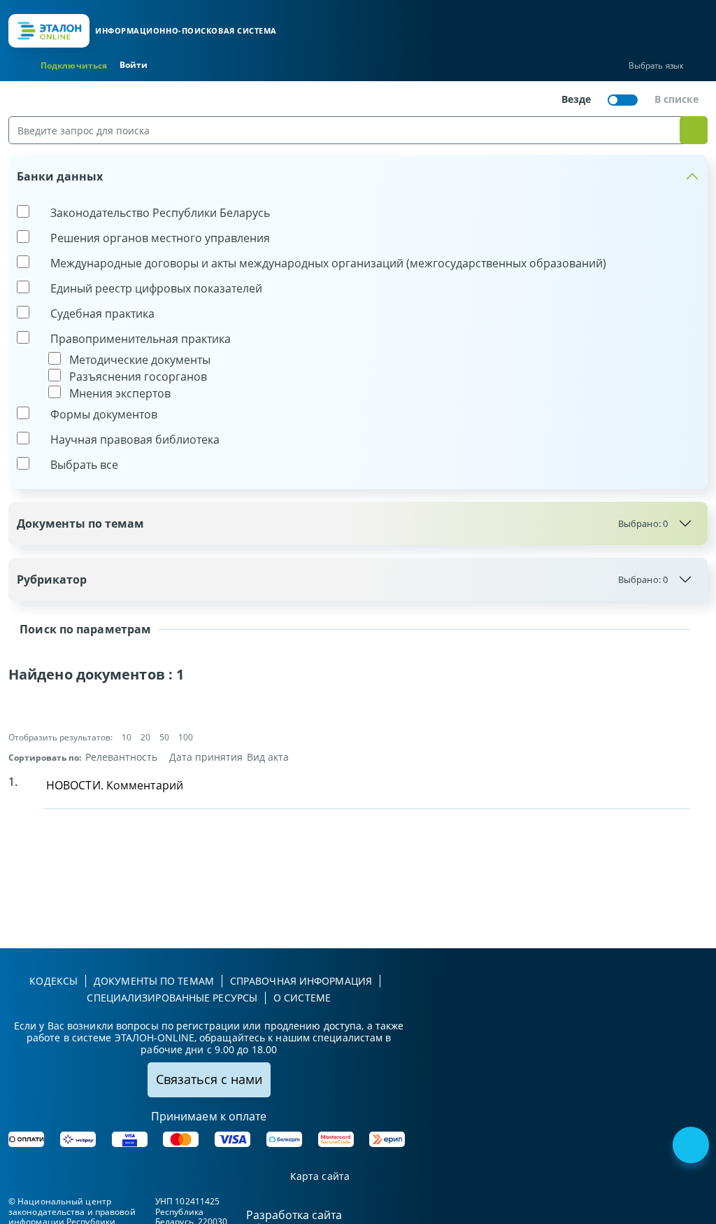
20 (145, 737)
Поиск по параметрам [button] (84, 629)
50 (164, 737)
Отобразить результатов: (60, 737)
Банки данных (60, 176)
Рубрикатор (342, 579)
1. (12, 781)
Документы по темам (342, 523)
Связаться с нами (209, 1079)
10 (126, 737)
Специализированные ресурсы (172, 997)
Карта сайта (320, 1177)
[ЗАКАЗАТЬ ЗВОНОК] (692, 1146)
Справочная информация (301, 980)
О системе (302, 997)
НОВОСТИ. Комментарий (114, 785)
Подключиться (74, 65)
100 (185, 737)
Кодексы (53, 980)
